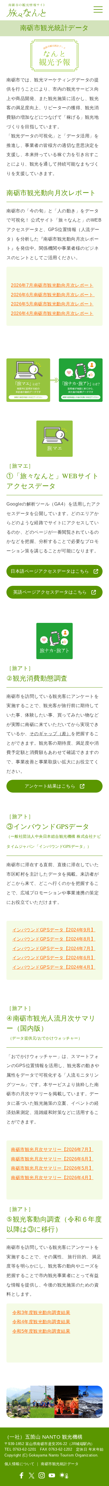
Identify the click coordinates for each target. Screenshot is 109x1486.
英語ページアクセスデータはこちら (52, 592)
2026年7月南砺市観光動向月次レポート (52, 285)
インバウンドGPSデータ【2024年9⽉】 (54, 929)
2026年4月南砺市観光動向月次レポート (52, 313)
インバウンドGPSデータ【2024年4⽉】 (54, 967)
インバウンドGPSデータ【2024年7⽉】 (54, 948)
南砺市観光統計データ (60, 1464)
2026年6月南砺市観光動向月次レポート (53, 294)
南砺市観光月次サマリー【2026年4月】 (52, 1177)
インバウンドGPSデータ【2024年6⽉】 (54, 957)
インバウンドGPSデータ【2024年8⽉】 (54, 939)
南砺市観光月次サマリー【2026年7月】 (52, 1149)
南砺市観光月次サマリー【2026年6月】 (52, 1159)
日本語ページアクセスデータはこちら (52, 571)
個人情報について (19, 1464)
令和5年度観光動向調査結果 (41, 1331)
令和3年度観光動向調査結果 (41, 1312)
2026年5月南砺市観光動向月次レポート (52, 304)
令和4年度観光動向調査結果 (41, 1321)
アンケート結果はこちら (52, 786)
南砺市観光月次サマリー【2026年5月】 (52, 1168)
